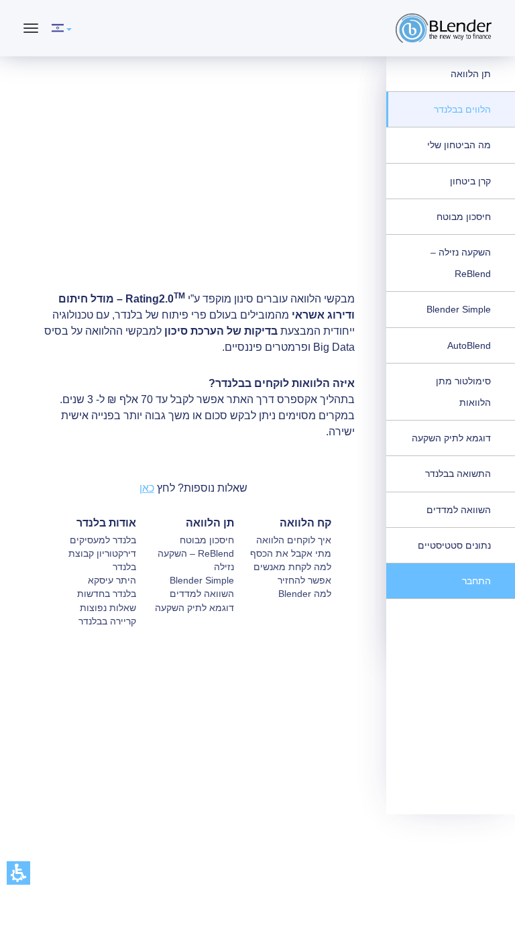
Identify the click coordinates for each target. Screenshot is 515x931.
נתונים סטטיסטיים (454, 545)
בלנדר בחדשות (106, 593)
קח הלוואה (305, 523)
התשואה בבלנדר (458, 473)
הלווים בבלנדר (462, 109)
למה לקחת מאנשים (292, 566)
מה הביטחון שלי (459, 145)
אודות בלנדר (106, 523)
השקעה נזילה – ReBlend (461, 263)
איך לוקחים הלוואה (293, 540)
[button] (18, 873)
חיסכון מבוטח (464, 216)
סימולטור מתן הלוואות (463, 392)
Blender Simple (458, 309)
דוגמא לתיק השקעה (451, 438)
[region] (279, 253)
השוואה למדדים (458, 509)
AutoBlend (469, 345)
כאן (146, 488)
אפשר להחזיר (304, 580)
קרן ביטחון (470, 181)
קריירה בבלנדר (107, 621)
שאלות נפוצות (108, 607)
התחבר (476, 581)
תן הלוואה (471, 73)
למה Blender (304, 593)
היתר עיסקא (112, 580)
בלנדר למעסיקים (103, 540)
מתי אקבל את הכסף (290, 553)
